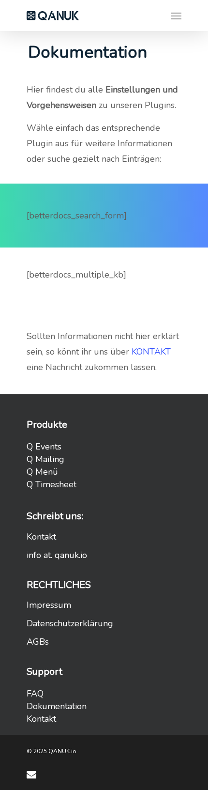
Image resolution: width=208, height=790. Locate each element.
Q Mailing (45, 459)
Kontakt (41, 536)
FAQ (35, 693)
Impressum (49, 605)
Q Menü (42, 472)
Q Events (44, 446)
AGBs (38, 642)
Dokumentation (57, 706)
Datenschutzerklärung (70, 623)
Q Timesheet (51, 484)
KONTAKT (151, 351)
